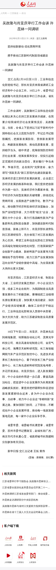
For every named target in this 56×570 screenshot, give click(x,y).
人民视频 (8, 562)
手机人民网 (32, 545)
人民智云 (20, 562)
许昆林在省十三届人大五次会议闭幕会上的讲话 (27, 512)
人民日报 (8, 545)
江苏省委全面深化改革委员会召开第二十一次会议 (28, 487)
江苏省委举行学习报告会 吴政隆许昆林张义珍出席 (28, 481)
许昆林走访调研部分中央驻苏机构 (20, 500)
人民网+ (20, 545)
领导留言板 (44, 545)
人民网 (3, 13)
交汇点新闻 (41, 38)
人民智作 (32, 562)
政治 (24, 13)
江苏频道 (14, 13)
